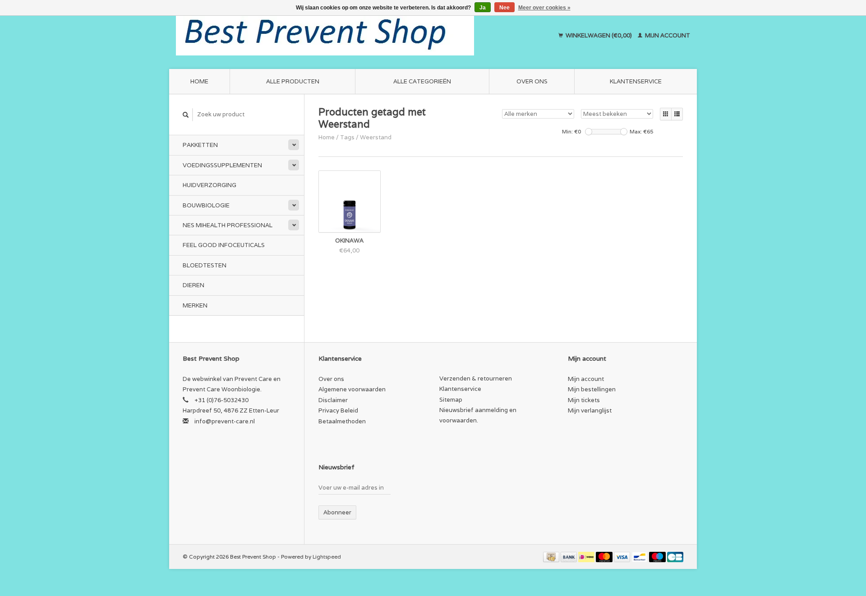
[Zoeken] (186, 114)
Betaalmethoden (342, 421)
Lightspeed (327, 556)
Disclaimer (333, 400)
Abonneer (337, 512)
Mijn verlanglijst (590, 410)
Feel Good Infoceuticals (224, 245)
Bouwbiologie (206, 205)
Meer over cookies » (544, 8)
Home (199, 81)
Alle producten (292, 81)
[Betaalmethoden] (552, 556)
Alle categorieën (422, 81)
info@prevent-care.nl (224, 421)
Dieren (193, 285)
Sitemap (450, 399)
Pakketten (200, 145)
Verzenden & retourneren (475, 378)
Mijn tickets (584, 400)
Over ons (532, 81)
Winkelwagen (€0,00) (598, 35)
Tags (347, 137)
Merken (195, 305)
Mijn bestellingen (592, 389)
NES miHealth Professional (227, 225)
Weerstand (376, 137)
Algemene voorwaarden (352, 389)
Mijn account (667, 35)
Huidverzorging (209, 185)
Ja (482, 8)
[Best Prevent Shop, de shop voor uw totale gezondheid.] (354, 35)
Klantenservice (636, 81)
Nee (504, 8)
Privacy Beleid (338, 410)
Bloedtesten (204, 265)
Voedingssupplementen (222, 165)
